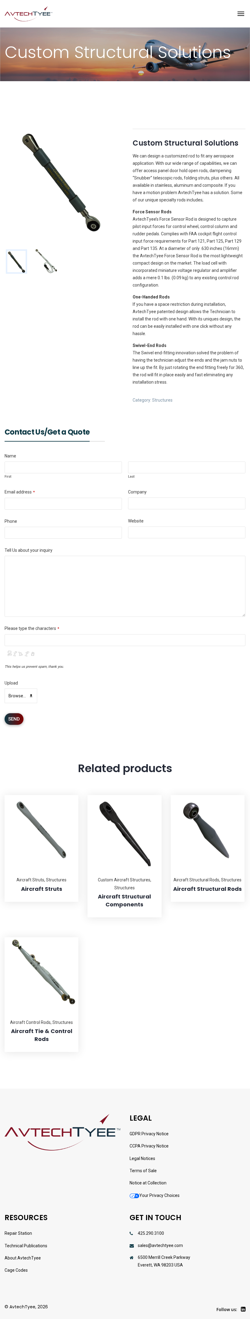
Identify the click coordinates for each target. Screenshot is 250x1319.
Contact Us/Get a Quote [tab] (47, 432)
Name (10, 456)
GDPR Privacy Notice (149, 1133)
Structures (162, 400)
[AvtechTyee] (28, 13)
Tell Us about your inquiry (28, 550)
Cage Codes (16, 1270)
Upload (11, 683)
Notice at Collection (148, 1182)
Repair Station (18, 1233)
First (8, 477)
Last (131, 477)
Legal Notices (142, 1158)
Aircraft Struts (30, 879)
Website (136, 521)
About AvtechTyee (23, 1258)
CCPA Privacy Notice (149, 1146)
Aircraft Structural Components (124, 900)
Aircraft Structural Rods (196, 879)
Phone (11, 521)
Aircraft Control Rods (30, 1022)
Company (137, 492)
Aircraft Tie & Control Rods (41, 1035)
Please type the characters (32, 628)
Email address (20, 492)
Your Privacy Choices (159, 1195)
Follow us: (226, 1309)
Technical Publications (26, 1245)
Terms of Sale (143, 1170)
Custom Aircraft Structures (124, 879)
